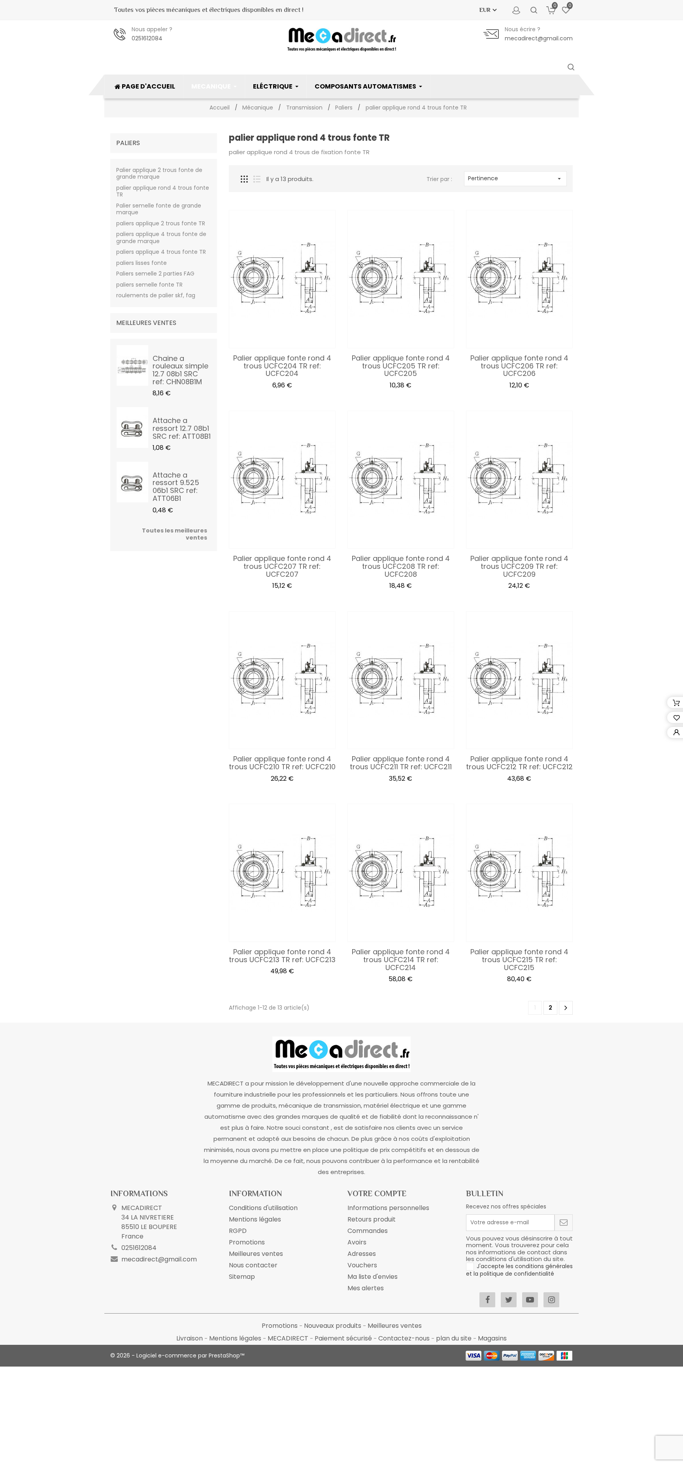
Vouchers (362, 1265)
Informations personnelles (388, 1207)
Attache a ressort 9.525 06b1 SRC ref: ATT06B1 (176, 486)
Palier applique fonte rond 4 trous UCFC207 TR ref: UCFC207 (282, 566)
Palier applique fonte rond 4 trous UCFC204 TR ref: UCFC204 (282, 366)
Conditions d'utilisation (263, 1207)
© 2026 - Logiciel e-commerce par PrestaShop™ (177, 1355)
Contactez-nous (404, 1338)
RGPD (238, 1230)
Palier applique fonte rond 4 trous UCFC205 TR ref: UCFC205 (401, 366)
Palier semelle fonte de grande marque (158, 209)
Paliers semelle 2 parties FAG (155, 274)
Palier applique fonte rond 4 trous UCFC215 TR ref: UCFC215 (519, 959)
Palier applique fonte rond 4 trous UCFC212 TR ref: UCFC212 (519, 763)
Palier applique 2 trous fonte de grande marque (159, 173)
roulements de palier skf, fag (155, 295)
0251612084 (147, 38)
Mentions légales (255, 1219)
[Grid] (244, 179)
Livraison (190, 1338)
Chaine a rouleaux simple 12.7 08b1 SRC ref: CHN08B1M (180, 370)
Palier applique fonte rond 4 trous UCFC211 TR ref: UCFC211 (401, 763)
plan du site (454, 1338)
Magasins (492, 1338)
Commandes (367, 1230)
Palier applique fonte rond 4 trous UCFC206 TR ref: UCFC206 (519, 366)
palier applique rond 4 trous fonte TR (162, 191)
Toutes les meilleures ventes (174, 534)
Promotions (247, 1242)
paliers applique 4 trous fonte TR (161, 252)
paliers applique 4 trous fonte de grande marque (161, 237)
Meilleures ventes (256, 1253)
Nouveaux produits (333, 1325)
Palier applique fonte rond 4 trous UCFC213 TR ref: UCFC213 (282, 956)
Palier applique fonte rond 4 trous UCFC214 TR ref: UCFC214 (401, 959)
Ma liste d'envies (372, 1276)
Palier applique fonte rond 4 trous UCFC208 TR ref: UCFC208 (401, 566)
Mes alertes (365, 1288)
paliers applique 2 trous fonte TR (160, 223)
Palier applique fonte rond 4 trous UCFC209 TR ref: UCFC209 (519, 566)
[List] (256, 179)
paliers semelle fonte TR (149, 285)
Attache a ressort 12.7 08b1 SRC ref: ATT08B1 (182, 428)
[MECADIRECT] (341, 1054)
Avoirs (356, 1242)
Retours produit (371, 1219)
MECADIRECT (289, 1338)
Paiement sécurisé (344, 1338)
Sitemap (242, 1276)
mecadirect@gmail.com (539, 38)
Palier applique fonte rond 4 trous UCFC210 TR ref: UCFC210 (282, 763)
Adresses (361, 1253)
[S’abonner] (564, 1222)
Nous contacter (253, 1265)
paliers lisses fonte (141, 263)
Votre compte (376, 1193)
